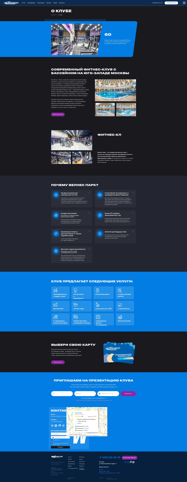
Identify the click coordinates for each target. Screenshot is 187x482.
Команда (81, 457)
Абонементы (71, 463)
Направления (31, 3)
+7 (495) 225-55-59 (109, 457)
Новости (81, 466)
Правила (101, 477)
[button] (171, 2)
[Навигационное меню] (184, 2)
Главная (53, 14)
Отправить (60, 447)
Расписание (40, 3)
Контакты (62, 3)
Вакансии (82, 463)
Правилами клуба (81, 400)
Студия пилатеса (82, 469)
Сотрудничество (73, 468)
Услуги (70, 459)
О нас (23, 3)
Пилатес (48, 3)
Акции (55, 3)
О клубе (60, 14)
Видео (70, 466)
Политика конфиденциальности (112, 478)
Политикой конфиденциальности (100, 400)
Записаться (128, 393)
